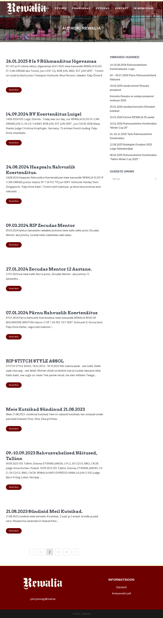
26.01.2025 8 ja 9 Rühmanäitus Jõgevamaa (51, 61)
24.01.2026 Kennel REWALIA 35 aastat (132, 117)
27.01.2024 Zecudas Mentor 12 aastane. (49, 269)
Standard (121, 587)
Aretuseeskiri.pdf (121, 593)
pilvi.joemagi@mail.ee (43, 599)
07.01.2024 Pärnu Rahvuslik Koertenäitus (52, 312)
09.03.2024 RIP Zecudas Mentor (40, 225)
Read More (14, 90)
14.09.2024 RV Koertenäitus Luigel (44, 114)
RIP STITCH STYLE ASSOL (35, 361)
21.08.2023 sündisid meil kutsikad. (44, 511)
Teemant (86, 613)
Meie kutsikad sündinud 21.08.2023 (45, 409)
